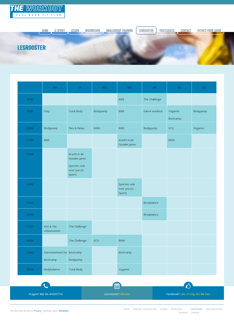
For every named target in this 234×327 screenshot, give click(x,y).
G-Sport (59, 30)
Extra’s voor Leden (209, 30)
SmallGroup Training (119, 30)
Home (45, 30)
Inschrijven (92, 30)
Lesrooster (146, 30)
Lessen (75, 30)
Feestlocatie (167, 30)
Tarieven (182, 312)
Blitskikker (64, 310)
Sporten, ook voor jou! (145, 309)
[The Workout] (37, 11)
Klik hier (125, 294)
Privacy (37, 310)
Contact (186, 30)
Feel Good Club (214, 309)
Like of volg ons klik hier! (195, 294)
